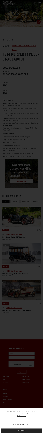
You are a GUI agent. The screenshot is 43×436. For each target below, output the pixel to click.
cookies (10, 412)
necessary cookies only (21, 425)
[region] (21, 422)
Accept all (21, 430)
